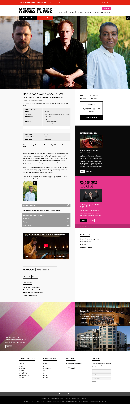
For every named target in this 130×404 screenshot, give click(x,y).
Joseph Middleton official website (33, 292)
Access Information (24, 375)
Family (45, 375)
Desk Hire (21, 377)
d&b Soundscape (47, 365)
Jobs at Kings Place (24, 374)
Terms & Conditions (65, 398)
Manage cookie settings (65, 393)
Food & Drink (22, 368)
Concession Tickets (86, 247)
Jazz (44, 370)
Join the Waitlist (91, 117)
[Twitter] (33, 276)
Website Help (85, 398)
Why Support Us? (23, 372)
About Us (21, 365)
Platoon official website (30, 295)
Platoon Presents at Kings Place (89, 239)
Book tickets (83, 218)
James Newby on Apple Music (31, 287)
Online (45, 363)
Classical (83, 244)
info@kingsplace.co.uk (29, 2)
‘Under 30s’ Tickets (86, 242)
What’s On (21, 363)
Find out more (89, 171)
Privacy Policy (55, 398)
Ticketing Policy (46, 398)
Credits (74, 398)
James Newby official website (31, 290)
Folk (44, 372)
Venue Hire (21, 370)
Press (78, 398)
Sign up (94, 382)
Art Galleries (22, 366)
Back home (35, 10)
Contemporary (47, 368)
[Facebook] (29, 276)
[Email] (36, 276)
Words (45, 374)
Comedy (45, 377)
